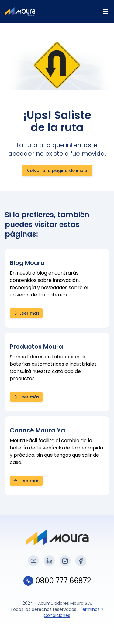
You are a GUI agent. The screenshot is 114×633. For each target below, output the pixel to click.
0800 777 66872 (63, 581)
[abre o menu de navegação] (105, 11)
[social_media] (33, 560)
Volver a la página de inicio (57, 171)
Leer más (29, 313)
